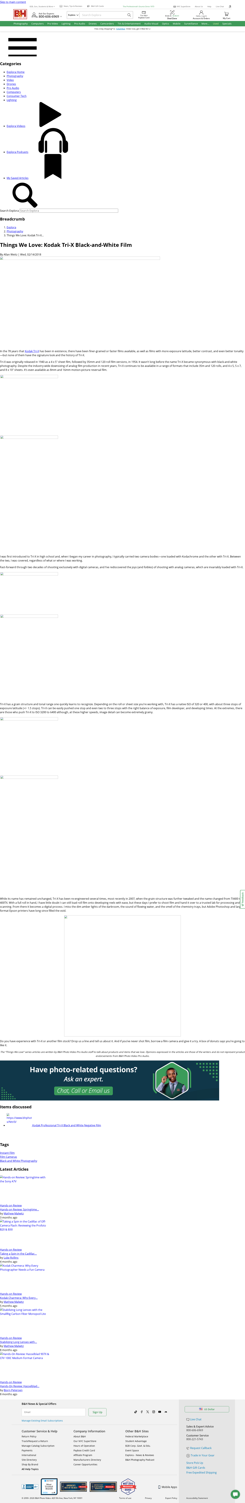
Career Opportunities (85, 1464)
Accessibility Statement (197, 1498)
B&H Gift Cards (195, 1468)
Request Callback (201, 1448)
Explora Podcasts (17, 152)
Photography (15, 76)
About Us (199, 6)
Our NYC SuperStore (85, 1441)
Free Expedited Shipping (201, 1472)
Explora (11, 227)
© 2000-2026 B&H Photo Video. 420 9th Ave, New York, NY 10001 (52, 1498)
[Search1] (25, 195)
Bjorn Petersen (13, 1390)
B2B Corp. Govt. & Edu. (138, 1445)
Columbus (120, 29)
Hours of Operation (84, 1445)
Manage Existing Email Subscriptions (42, 1420)
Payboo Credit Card (84, 1450)
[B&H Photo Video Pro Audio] (21, 14)
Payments (27, 1450)
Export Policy (171, 1498)
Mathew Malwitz (14, 1213)
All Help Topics (30, 1469)
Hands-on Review (11, 1205)
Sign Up (97, 1412)
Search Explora (9, 210)
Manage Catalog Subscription (38, 1445)
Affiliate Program (83, 1455)
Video (10, 80)
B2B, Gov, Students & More (41, 6)
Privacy (148, 1498)
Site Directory (29, 1459)
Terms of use (125, 1498)
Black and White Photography (18, 1161)
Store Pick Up (194, 1463)
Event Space (132, 1450)
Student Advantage (136, 1441)
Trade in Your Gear (202, 1455)
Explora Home (15, 72)
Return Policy (29, 1436)
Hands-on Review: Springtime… (19, 1209)
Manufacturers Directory (87, 1459)
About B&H (80, 1436)
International (29, 1455)
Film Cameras (8, 1157)
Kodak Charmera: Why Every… (19, 1298)
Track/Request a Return (35, 1441)
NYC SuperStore (183, 6)
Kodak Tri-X (32, 351)
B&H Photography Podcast (139, 1459)
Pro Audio (13, 88)
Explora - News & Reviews (139, 1455)
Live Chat (220, 6)
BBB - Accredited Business (30, 1486)
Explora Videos (16, 126)
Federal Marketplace (136, 1436)
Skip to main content (13, 2)
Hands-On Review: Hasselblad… (19, 1386)
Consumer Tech (16, 96)
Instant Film (7, 1153)
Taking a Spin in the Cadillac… (18, 1254)
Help (209, 6)
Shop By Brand (30, 1464)
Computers (14, 92)
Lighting (12, 100)
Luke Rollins (11, 1258)
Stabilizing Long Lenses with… (18, 1342)
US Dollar (209, 1409)
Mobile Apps (169, 1487)
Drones (11, 84)
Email (27, 1412)
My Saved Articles (17, 178)
